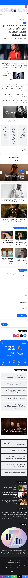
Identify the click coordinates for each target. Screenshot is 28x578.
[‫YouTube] (17, 335)
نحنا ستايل (16, 567)
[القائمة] (1, 14)
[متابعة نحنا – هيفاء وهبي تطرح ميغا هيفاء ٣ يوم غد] (7, 235)
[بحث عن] (27, 14)
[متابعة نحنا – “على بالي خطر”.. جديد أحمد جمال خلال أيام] (7, 252)
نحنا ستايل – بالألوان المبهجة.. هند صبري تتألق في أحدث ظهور (9, 487)
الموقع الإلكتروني (23, 308)
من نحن (11, 567)
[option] (14, 172)
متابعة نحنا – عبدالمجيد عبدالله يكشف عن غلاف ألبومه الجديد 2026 (9, 494)
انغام (23, 150)
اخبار (20, 19)
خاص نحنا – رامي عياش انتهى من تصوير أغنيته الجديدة (12, 6)
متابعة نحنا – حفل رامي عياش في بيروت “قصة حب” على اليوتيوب (9, 501)
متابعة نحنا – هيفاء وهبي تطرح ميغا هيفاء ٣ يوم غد (7, 242)
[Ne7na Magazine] (14, 10)
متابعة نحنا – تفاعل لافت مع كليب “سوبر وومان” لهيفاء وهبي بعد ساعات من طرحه (12, 432)
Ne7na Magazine (21, 38)
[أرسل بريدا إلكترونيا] (15, 38)
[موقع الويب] (17, 160)
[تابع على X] (17, 38)
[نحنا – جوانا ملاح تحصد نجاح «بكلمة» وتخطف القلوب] (21, 253)
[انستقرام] (11, 160)
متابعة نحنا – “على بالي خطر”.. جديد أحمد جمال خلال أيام (7, 259)
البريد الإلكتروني (23, 302)
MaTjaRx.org (11, 562)
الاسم (25, 295)
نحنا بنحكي (16, 565)
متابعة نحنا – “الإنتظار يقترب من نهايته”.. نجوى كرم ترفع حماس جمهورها (21, 242)
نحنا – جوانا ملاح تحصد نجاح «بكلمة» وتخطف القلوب (21, 260)
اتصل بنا (6, 567)
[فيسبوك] (15, 160)
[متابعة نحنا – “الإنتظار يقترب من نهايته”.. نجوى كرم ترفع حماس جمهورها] (21, 235)
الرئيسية (23, 19)
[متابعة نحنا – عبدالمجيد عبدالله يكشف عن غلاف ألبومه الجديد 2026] (22, 495)
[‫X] (13, 160)
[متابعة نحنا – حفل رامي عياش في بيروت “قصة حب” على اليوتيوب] (22, 502)
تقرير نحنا (21, 567)
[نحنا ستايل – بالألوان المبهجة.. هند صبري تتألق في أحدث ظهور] (22, 488)
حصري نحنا (10, 565)
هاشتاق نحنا (4, 565)
